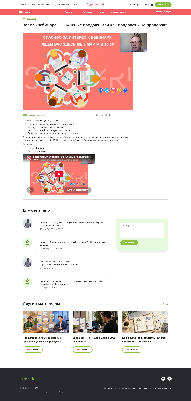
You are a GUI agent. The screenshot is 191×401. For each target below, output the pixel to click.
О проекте (43, 4)
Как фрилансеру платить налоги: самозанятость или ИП (144, 339)
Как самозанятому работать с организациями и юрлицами (42, 339)
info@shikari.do (30, 378)
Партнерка (65, 4)
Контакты (108, 388)
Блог (33, 4)
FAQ (54, 4)
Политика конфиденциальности (157, 388)
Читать (34, 349)
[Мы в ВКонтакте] (163, 379)
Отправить (129, 242)
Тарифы (23, 4)
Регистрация (163, 4)
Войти (133, 4)
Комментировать (36, 115)
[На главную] (95, 4)
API (75, 4)
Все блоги (31, 18)
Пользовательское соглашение (127, 388)
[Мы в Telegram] (169, 379)
